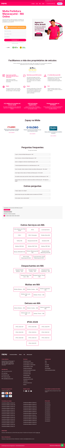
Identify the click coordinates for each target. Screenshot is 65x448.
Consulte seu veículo (27, 361)
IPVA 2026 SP (19, 326)
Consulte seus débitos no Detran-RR (8, 424)
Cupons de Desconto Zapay (50, 370)
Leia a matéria (11, 132)
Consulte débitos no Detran (28, 362)
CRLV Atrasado (32, 235)
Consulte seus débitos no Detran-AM (30, 413)
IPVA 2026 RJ (32, 332)
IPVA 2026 (47, 366)
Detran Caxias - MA (32, 308)
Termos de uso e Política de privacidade (18, 43)
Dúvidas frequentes (6, 376)
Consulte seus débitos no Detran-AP (8, 413)
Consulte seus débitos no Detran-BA (30, 409)
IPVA (32, 229)
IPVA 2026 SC (45, 332)
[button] (32, 154)
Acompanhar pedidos (50, 3)
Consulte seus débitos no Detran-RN (30, 407)
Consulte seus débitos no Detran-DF (8, 402)
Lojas (37, 3)
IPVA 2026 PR (45, 326)
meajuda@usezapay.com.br (8, 378)
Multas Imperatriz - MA (45, 289)
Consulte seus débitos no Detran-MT (8, 419)
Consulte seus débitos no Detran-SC (8, 408)
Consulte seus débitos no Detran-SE (30, 424)
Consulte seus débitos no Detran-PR (8, 406)
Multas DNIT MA (32, 246)
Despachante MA (32, 240)
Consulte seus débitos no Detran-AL (29, 415)
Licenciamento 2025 (27, 371)
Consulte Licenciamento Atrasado (29, 370)
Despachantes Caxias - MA (32, 270)
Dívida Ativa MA (45, 235)
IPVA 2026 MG (32, 326)
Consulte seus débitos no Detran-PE (8, 410)
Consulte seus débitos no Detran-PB (30, 420)
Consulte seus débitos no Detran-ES (30, 411)
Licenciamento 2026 (27, 373)
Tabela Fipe (25, 380)
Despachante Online (27, 377)
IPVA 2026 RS (19, 332)
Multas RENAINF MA (19, 252)
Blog (40, 3)
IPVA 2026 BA (19, 337)
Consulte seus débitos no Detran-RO (30, 422)
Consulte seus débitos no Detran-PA (8, 420)
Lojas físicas (5, 373)
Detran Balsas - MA (19, 308)
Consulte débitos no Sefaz (28, 366)
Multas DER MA (19, 246)
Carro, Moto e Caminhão (8, 211)
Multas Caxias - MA (32, 289)
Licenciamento (45, 229)
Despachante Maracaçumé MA (45, 251)
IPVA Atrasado (47, 368)
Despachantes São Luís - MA (26, 276)
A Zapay (33, 3)
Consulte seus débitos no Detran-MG (8, 404)
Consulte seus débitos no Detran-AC (8, 415)
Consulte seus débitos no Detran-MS (30, 418)
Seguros (24, 384)
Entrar (59, 3)
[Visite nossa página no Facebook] (26, 391)
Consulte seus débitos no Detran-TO (8, 426)
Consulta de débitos (13, 354)
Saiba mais (38, 432)
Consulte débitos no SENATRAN (29, 364)
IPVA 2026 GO (32, 337)
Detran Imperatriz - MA (45, 308)
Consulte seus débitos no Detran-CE (8, 411)
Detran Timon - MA (39, 313)
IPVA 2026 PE (32, 343)
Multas (20, 354)
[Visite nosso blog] (24, 391)
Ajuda (43, 3)
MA (24, 354)
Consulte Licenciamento (27, 368)
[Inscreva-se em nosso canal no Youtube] (31, 391)
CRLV (19, 235)
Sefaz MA (19, 240)
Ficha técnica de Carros (27, 382)
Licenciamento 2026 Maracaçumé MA (39, 257)
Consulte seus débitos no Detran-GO (8, 417)
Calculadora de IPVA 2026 (19, 229)
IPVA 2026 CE (45, 337)
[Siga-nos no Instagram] (28, 391)
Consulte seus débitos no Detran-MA (30, 416)
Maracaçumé (29, 354)
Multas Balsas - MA (19, 289)
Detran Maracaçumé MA (32, 251)
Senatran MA (45, 240)
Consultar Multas (26, 375)
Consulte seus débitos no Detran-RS (30, 406)
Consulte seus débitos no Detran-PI (8, 422)
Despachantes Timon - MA (39, 276)
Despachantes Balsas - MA (19, 270)
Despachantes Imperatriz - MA (45, 270)
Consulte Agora (14, 40)
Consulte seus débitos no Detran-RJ (30, 402)
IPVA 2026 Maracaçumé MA (26, 257)
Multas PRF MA (45, 246)
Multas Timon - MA (39, 295)
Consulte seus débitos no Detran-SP (30, 404)
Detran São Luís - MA (26, 313)
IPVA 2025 (47, 364)
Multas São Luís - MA (26, 294)
